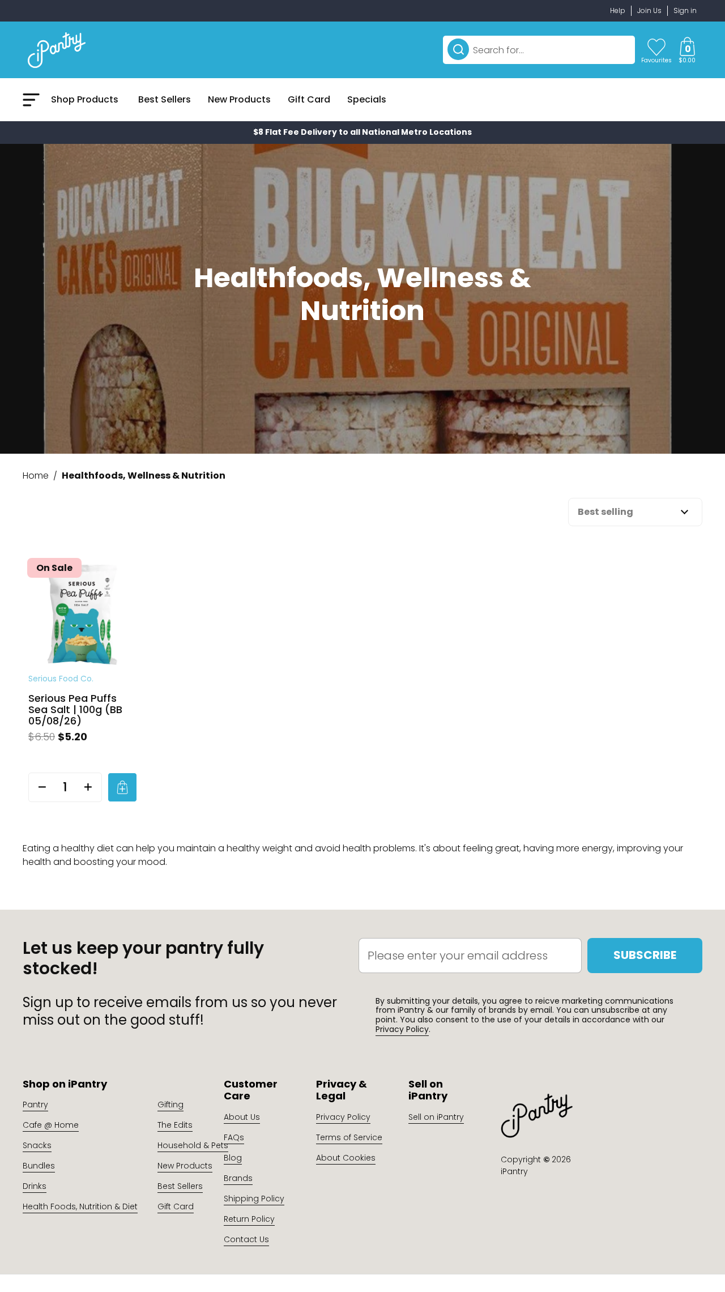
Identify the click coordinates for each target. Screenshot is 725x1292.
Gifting (170, 1104)
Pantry (35, 1104)
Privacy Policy (402, 1029)
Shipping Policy (254, 1198)
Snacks (37, 1145)
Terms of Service (349, 1137)
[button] (687, 50)
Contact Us (246, 1239)
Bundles (39, 1165)
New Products (184, 1165)
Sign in (685, 10)
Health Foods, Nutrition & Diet (80, 1206)
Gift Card (175, 1206)
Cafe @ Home (51, 1125)
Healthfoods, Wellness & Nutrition (143, 475)
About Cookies (346, 1157)
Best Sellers (180, 1186)
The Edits (175, 1125)
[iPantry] (57, 50)
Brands (238, 1178)
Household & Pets (192, 1145)
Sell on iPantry (436, 1117)
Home (36, 475)
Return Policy (249, 1219)
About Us (242, 1117)
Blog (233, 1157)
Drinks (34, 1186)
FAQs (234, 1137)
